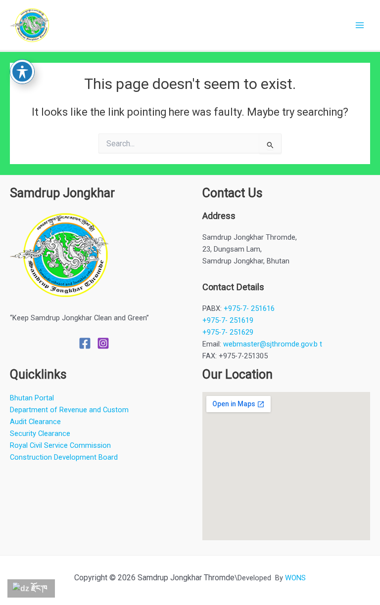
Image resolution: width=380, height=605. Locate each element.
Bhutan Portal (32, 397)
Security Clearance (40, 433)
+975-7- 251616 (249, 308)
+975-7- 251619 (227, 320)
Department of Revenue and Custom (69, 409)
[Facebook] (85, 343)
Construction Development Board (64, 457)
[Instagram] (103, 343)
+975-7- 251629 (227, 332)
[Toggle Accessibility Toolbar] (22, 72)
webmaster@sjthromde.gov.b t (272, 344)
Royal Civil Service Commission (60, 445)
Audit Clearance (35, 421)
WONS (295, 577)
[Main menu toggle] (359, 25)
